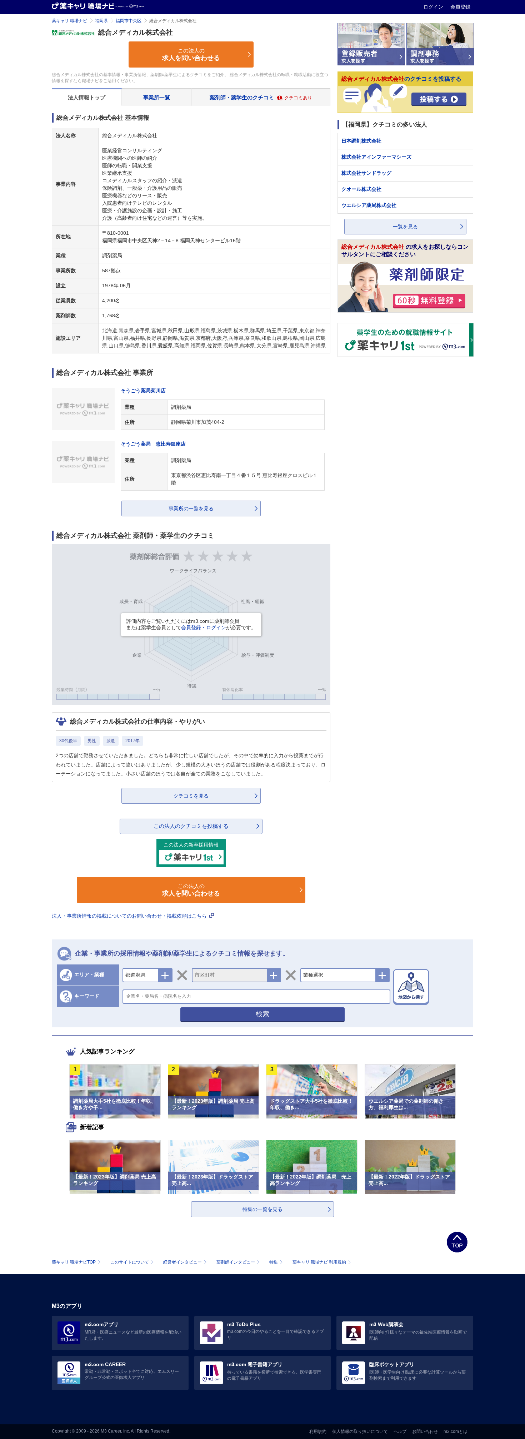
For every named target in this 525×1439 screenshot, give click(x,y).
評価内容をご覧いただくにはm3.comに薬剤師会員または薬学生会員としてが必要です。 (191, 624)
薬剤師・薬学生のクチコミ (261, 97)
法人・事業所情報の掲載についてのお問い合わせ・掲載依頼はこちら (130, 916)
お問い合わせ (425, 1431)
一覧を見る (405, 226)
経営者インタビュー (182, 1262)
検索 (262, 1014)
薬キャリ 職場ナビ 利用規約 (319, 1262)
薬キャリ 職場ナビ (69, 20)
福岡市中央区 (128, 20)
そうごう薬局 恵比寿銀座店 (153, 444)
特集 (273, 1262)
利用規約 (317, 1431)
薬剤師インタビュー (235, 1262)
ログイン (434, 7)
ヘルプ (400, 1431)
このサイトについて (129, 1262)
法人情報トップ (86, 97)
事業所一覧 (156, 97)
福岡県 (101, 20)
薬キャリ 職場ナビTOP (74, 1262)
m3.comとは (456, 1431)
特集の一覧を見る (262, 1209)
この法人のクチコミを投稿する (191, 826)
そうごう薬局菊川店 (143, 390)
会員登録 (460, 7)
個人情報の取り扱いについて (360, 1431)
